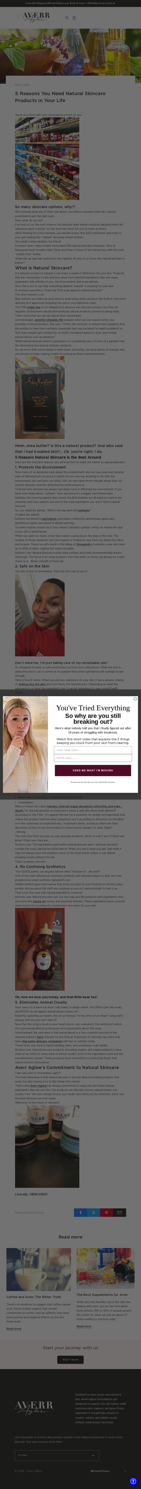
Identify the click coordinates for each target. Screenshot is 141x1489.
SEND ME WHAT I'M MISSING (93, 770)
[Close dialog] (135, 698)
